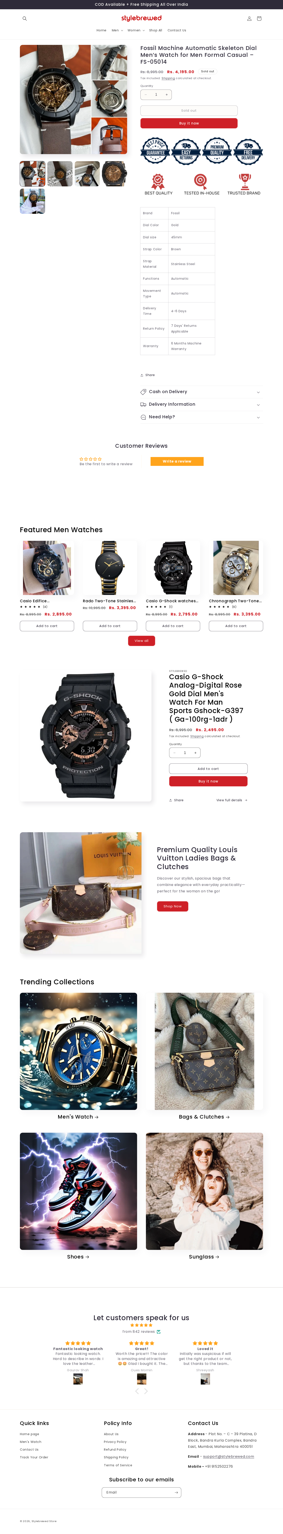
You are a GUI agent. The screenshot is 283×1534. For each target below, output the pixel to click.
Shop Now (173, 906)
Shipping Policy (116, 1457)
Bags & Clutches (201, 1117)
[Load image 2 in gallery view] (60, 173)
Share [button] (150, 375)
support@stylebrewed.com (228, 1456)
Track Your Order (34, 1457)
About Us (111, 1434)
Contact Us (29, 1449)
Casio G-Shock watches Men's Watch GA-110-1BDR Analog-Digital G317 (172, 601)
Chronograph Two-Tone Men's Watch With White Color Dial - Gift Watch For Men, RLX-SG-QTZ (234, 601)
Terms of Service (118, 1465)
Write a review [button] (177, 461)
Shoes (75, 1257)
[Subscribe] (176, 1492)
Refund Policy (115, 1449)
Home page (29, 1434)
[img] (141, 1325)
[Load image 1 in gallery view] (32, 173)
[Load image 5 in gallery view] (32, 201)
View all (142, 640)
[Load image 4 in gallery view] (114, 173)
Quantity (146, 86)
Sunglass (201, 1257)
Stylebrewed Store (44, 1521)
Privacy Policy (115, 1442)
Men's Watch (75, 1117)
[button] (25, 18)
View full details (229, 800)
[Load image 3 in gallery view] (87, 173)
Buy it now (189, 123)
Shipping (168, 78)
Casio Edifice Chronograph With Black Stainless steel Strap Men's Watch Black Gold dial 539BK (45, 601)
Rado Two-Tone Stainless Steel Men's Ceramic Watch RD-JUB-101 (109, 601)
